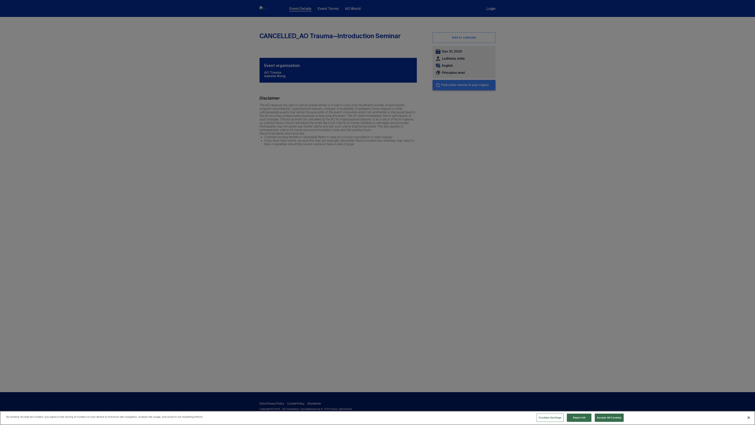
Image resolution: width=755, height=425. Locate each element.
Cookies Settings (550, 417)
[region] (377, 418)
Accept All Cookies (609, 417)
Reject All (579, 417)
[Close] (748, 417)
